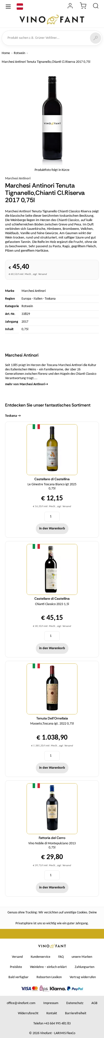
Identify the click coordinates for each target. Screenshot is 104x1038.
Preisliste (16, 967)
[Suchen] (95, 38)
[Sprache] (19, 6)
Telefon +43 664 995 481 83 (52, 1023)
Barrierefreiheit (75, 1013)
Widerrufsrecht (28, 1013)
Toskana (50, 299)
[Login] (70, 6)
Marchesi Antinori (17, 178)
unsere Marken (82, 957)
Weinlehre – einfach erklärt (48, 967)
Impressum (50, 1003)
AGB (94, 1003)
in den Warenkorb (52, 528)
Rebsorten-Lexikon (49, 977)
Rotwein (19, 53)
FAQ (61, 957)
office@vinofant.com (21, 1003)
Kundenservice (40, 957)
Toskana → (13, 416)
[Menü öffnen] (8, 6)
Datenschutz (74, 1003)
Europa (26, 299)
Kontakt (51, 1013)
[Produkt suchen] (95, 6)
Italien (38, 299)
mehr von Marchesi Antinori (26, 384)
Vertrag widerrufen (83, 977)
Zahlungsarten (84, 967)
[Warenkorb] (83, 6)
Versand (17, 957)
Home (6, 53)
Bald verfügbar (18, 977)
